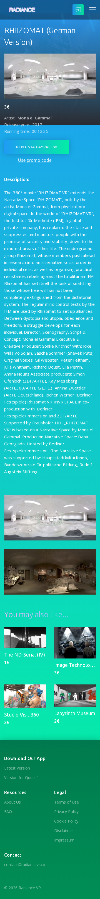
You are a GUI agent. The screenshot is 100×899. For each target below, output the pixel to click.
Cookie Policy (66, 821)
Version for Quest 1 (21, 777)
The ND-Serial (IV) (24, 654)
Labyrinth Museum (74, 713)
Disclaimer (63, 830)
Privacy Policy (66, 811)
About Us (12, 802)
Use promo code (34, 160)
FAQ (8, 811)
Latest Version (17, 768)
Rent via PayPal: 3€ (36, 147)
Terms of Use (66, 802)
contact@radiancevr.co (24, 864)
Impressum (64, 840)
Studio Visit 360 (21, 714)
